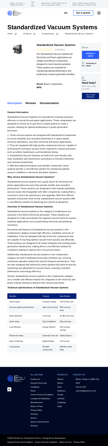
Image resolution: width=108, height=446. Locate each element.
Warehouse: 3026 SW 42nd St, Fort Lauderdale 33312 (54, 4)
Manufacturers (37, 402)
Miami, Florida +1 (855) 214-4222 (17, 4)
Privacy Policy (36, 410)
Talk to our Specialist (90, 96)
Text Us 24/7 (33, 4)
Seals (59, 406)
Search (33, 418)
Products (27, 34)
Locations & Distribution (40, 398)
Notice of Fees (37, 406)
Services (34, 426)
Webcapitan (60, 438)
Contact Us (35, 379)
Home (33, 391)
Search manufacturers (40, 422)
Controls (60, 398)
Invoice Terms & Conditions (42, 395)
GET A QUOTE (83, 13)
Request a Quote (90, 55)
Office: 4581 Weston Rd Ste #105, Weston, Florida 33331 (84, 4)
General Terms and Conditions (20, 442)
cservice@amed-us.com (86, 391)
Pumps (60, 395)
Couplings (61, 402)
